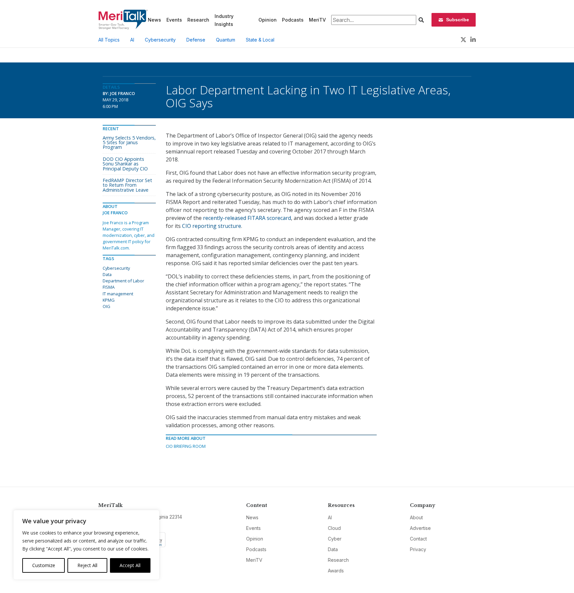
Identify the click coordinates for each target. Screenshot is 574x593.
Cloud (334, 528)
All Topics (109, 40)
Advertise (420, 528)
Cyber (334, 539)
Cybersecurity (160, 40)
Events (174, 20)
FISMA (109, 287)
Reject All (87, 565)
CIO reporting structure (211, 226)
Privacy (418, 549)
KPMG (109, 300)
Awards (336, 570)
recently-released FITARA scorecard (247, 218)
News (154, 20)
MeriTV (317, 20)
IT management (118, 294)
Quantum (225, 40)
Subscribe (457, 19)
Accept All (130, 565)
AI (132, 40)
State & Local (260, 40)
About (416, 517)
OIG (106, 306)
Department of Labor (123, 281)
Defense (195, 40)
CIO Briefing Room (186, 446)
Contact (418, 539)
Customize (43, 565)
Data (107, 274)
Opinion (267, 20)
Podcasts (293, 20)
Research (198, 20)
